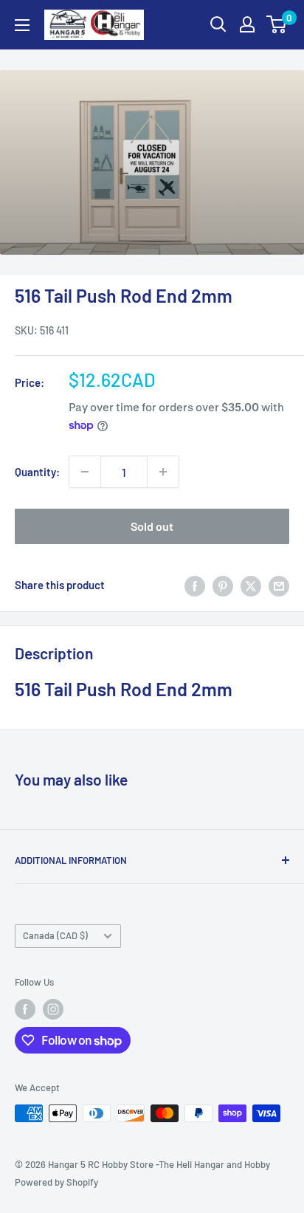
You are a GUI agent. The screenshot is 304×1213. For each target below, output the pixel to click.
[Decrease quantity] (84, 471)
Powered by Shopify (56, 1182)
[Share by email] (279, 585)
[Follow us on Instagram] (53, 1009)
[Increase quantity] (163, 471)
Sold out (152, 526)
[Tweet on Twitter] (251, 585)
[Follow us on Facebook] (25, 1009)
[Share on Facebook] (194, 585)
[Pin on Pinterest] (223, 585)
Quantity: (37, 471)
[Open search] (218, 24)
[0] (277, 24)
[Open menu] (22, 25)
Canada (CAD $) (55, 935)
